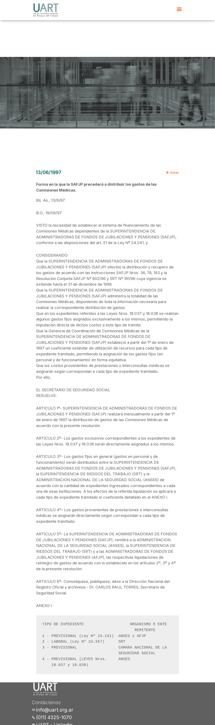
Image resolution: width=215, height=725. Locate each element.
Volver (174, 173)
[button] (179, 9)
